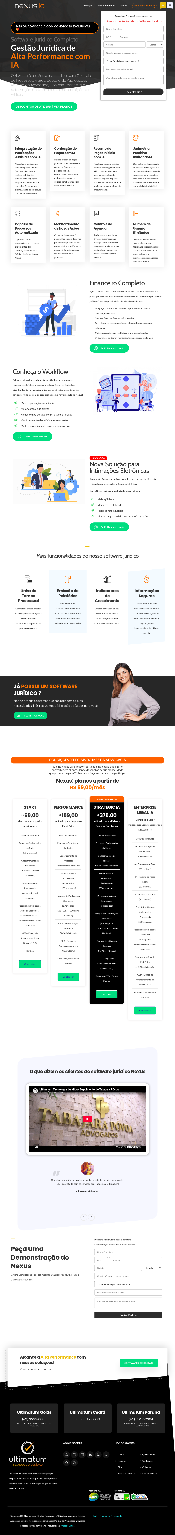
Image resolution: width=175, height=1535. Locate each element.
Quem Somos (148, 1454)
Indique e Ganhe (149, 1473)
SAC (95, 1516)
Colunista (146, 1467)
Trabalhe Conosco (126, 1473)
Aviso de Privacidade (112, 1516)
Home (121, 1454)
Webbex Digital (68, 1525)
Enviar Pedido (133, 91)
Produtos (122, 1460)
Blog (120, 1467)
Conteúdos (147, 1460)
